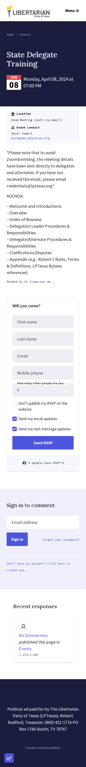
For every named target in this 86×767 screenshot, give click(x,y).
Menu (70, 10)
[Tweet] (9, 722)
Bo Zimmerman (34, 282)
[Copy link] (9, 697)
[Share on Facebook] (9, 734)
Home (10, 35)
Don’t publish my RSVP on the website (43, 406)
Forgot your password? (60, 540)
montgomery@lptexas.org (30, 138)
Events (25, 35)
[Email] (9, 709)
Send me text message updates (45, 428)
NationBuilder (52, 748)
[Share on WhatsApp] (9, 747)
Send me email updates (38, 418)
